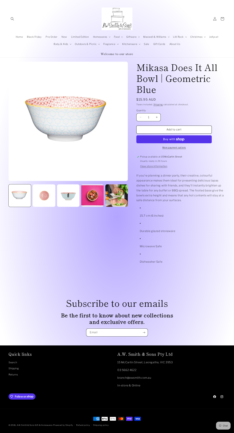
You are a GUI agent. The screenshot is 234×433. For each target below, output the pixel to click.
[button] (12, 19)
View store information (153, 166)
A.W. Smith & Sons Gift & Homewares (35, 425)
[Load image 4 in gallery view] (92, 195)
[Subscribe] (144, 332)
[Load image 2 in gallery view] (44, 195)
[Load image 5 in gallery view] (116, 195)
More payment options (174, 147)
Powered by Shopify (63, 425)
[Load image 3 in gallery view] (68, 195)
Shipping (158, 104)
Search (13, 362)
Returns (13, 374)
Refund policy (83, 425)
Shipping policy (101, 425)
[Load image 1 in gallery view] (20, 195)
